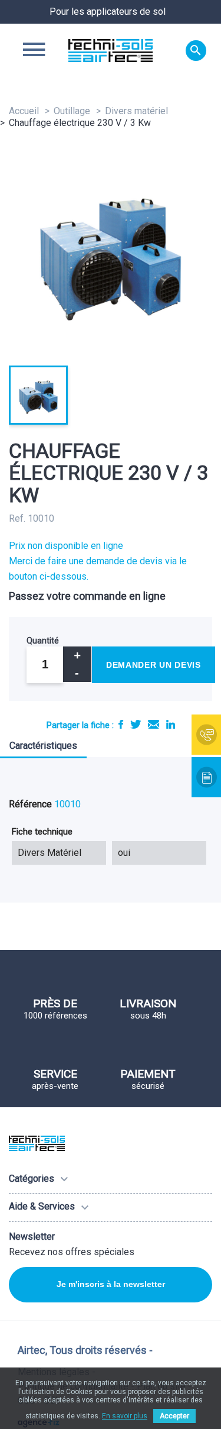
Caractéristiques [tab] (43, 745)
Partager (120, 724)
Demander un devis (153, 665)
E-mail (153, 724)
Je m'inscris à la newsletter (111, 1284)
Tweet (135, 724)
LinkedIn (170, 724)
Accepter (174, 1416)
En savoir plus (124, 1416)
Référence (30, 804)
